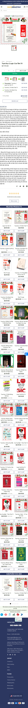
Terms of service (11, 680)
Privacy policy (10, 677)
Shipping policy (10, 682)
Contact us (9, 661)
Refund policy (10, 688)
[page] (2, 13)
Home (3, 61)
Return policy (10, 685)
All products (9, 61)
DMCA (8, 670)
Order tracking (10, 664)
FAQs (8, 667)
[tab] (10, 603)
